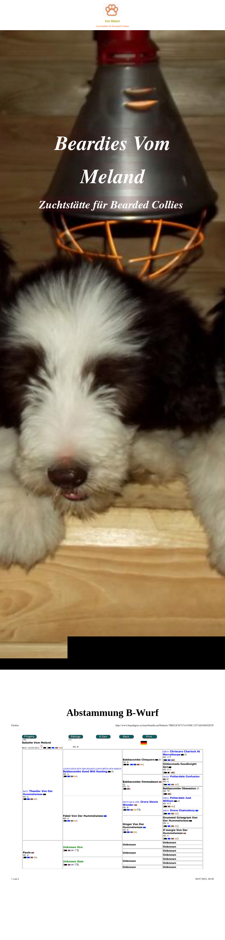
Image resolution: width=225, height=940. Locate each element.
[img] (112, 349)
